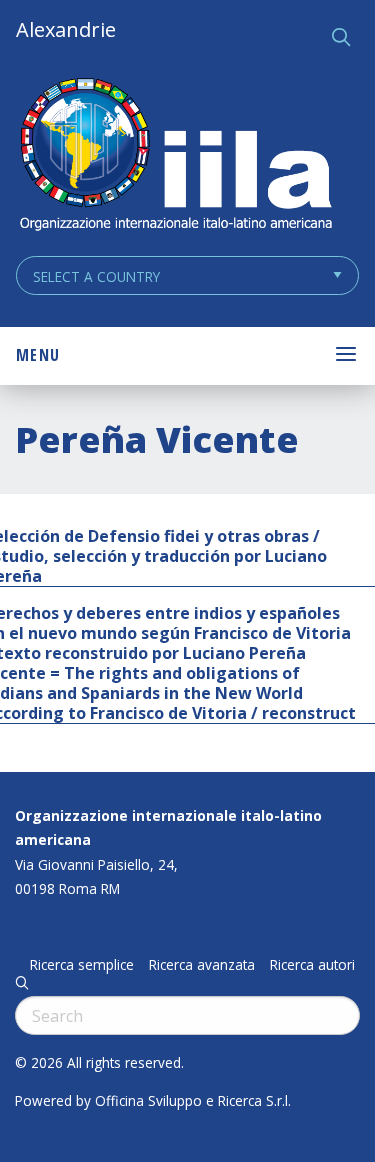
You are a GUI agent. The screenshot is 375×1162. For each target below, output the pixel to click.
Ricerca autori (312, 965)
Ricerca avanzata (202, 965)
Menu (38, 355)
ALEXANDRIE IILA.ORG (175, 156)
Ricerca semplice (82, 965)
